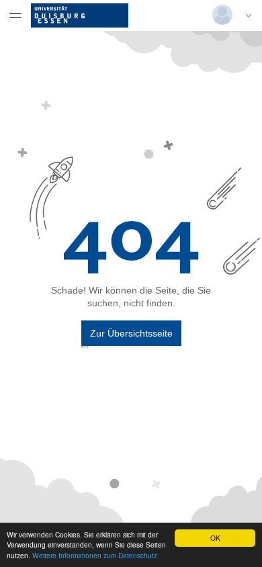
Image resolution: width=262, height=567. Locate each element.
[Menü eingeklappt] (15, 15)
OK (215, 538)
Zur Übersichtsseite (131, 333)
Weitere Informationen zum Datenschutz (94, 555)
